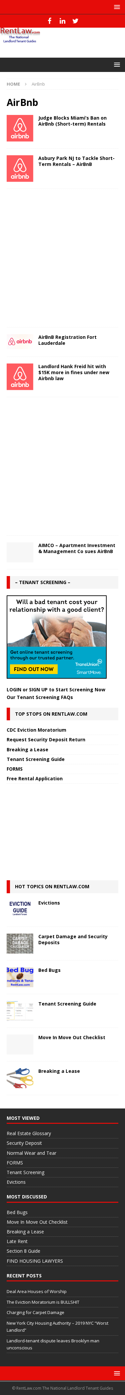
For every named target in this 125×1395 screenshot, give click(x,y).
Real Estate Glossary (29, 1133)
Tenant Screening (25, 1172)
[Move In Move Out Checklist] (20, 1044)
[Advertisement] (62, 258)
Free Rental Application (35, 778)
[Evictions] (20, 910)
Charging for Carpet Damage (35, 1312)
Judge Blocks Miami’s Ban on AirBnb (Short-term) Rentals (72, 121)
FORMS (15, 769)
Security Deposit (24, 1143)
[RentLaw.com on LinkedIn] (62, 21)
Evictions (49, 903)
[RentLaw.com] (20, 40)
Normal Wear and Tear (31, 1153)
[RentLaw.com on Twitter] (75, 21)
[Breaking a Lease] (20, 1078)
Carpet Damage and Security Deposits (73, 939)
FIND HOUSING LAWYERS (35, 1261)
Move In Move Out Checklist (71, 1037)
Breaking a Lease (27, 749)
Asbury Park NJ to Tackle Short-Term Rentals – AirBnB (76, 161)
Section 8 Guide (23, 1251)
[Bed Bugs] (20, 977)
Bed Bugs (49, 970)
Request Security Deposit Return (46, 739)
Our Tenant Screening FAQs (40, 697)
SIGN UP (38, 689)
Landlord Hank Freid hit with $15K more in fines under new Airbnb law (73, 372)
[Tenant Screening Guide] (20, 1011)
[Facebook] (49, 21)
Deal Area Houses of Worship (37, 1291)
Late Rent (17, 1241)
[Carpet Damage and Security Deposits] (20, 944)
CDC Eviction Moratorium (36, 730)
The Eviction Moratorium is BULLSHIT (43, 1302)
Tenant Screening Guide (36, 759)
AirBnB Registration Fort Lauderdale (67, 340)
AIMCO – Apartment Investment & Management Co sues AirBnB (76, 548)
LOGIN (14, 689)
